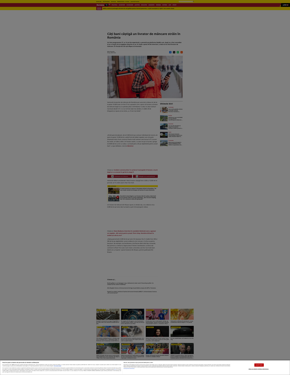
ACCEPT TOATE (259, 365)
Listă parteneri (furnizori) (129, 368)
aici (115, 369)
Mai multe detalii (57, 365)
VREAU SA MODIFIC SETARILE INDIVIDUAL (259, 369)
